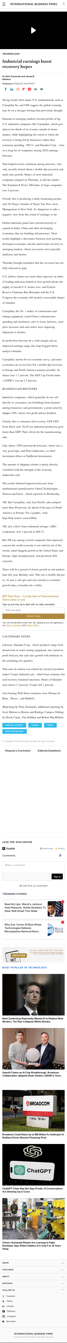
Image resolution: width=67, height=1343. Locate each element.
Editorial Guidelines (49, 750)
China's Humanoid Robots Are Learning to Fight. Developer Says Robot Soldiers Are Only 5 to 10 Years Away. (31, 1245)
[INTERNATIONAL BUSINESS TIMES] (33, 4)
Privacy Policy (32, 625)
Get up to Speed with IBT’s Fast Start (46, 950)
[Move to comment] (41, 89)
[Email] (35, 89)
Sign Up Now (18, 955)
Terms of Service (13, 625)
